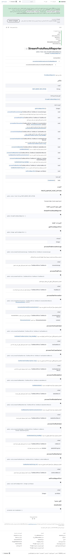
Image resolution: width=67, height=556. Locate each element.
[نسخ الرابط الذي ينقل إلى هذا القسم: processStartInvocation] (45, 295)
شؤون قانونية (51, 553)
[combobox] (28, 1)
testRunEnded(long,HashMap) (22, 162)
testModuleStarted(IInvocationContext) (19, 155)
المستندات (54, 1)
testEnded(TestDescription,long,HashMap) (35, 135)
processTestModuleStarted (13, 152)
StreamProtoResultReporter (52, 99)
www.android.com (18, 539)
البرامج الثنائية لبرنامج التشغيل (60, 545)
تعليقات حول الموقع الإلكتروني (33, 553)
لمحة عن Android (62, 553)
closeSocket (51, 180)
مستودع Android (62, 535)
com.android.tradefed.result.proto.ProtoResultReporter (45, 61)
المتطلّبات (63, 537)
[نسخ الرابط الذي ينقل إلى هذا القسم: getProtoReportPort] (47, 227)
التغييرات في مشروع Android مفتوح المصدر (26, 13)
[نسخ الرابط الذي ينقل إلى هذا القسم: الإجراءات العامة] (50, 223)
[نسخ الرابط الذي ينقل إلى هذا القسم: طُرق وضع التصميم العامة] (45, 207)
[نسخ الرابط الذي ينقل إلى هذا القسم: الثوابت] (56, 187)
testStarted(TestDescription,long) (37, 143)
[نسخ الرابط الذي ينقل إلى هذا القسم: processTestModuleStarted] (43, 399)
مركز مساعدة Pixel (18, 537)
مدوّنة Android (41, 539)
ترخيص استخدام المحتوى (32, 524)
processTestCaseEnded (16, 131)
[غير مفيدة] (7, 27)
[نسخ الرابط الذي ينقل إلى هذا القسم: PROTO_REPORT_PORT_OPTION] (40, 191)
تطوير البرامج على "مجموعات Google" (37, 545)
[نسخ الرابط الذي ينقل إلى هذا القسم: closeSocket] (52, 505)
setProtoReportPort (31, 171)
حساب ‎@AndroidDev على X (38, 537)
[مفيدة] (8, 27)
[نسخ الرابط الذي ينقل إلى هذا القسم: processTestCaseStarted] (44, 350)
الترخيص (46, 553)
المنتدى (56, 553)
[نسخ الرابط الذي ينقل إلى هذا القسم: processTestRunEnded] (46, 424)
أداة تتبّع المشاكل (19, 545)
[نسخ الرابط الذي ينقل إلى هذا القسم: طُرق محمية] (53, 501)
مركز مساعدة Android (18, 535)
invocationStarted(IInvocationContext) (36, 128)
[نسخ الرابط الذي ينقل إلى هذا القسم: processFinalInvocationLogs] (43, 247)
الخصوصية (42, 553)
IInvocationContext (36, 124)
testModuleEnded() (24, 149)
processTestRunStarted (15, 165)
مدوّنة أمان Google (40, 541)
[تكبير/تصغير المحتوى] (54, 31)
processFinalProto (19, 117)
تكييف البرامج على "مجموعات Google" (37, 547)
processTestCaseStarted (16, 138)
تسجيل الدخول (4, 1)
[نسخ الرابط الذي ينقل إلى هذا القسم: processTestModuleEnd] (45, 375)
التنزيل (64, 539)
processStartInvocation (16, 123)
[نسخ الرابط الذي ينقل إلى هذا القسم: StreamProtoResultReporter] (42, 211)
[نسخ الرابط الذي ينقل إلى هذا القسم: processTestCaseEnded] (45, 326)
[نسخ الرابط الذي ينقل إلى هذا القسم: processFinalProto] (49, 271)
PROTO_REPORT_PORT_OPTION (39, 89)
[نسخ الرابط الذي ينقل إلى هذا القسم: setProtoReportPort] (47, 478)
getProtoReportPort (40, 108)
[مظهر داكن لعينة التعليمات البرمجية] (60, 194)
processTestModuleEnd (17, 147)
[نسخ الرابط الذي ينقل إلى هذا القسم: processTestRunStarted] (45, 454)
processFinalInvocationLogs (15, 112)
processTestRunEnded (15, 158)
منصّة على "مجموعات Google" (38, 543)
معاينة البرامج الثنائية (62, 541)
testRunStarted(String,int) (18, 167)
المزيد (46, 1)
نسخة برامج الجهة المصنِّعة (61, 543)
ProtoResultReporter (55, 53)
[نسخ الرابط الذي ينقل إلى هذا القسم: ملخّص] (56, 80)
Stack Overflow (18, 543)
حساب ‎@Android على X (39, 535)
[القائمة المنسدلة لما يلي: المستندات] (50, 1)
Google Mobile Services (17, 541)
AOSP (60, 27)
